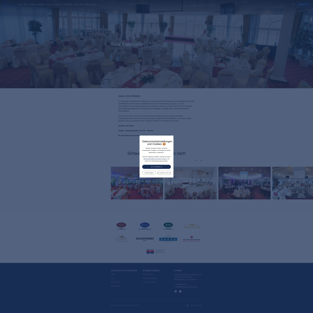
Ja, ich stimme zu (156, 167)
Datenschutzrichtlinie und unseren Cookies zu (155, 159)
